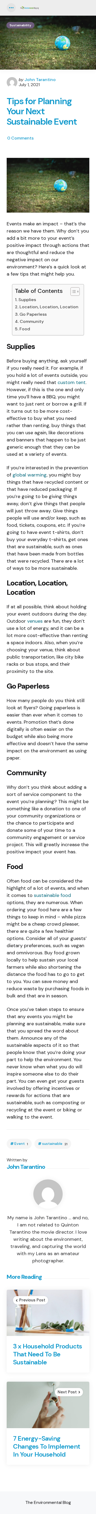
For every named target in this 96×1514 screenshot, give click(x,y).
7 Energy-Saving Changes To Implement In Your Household (46, 1446)
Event (21, 1143)
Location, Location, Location (48, 307)
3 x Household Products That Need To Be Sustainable (47, 1354)
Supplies (27, 299)
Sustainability (20, 25)
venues (35, 621)
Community (31, 321)
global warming (30, 475)
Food (24, 329)
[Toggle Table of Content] (72, 291)
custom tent (72, 382)
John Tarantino (40, 79)
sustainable (54, 1143)
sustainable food (52, 895)
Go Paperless (32, 314)
